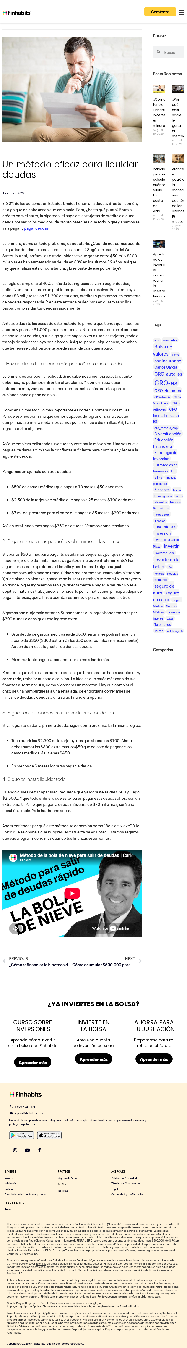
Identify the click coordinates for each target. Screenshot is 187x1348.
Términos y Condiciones (125, 1183)
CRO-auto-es (168, 373)
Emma (8, 1209)
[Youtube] (27, 1150)
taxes (170, 618)
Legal (114, 1188)
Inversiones (165, 526)
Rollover (10, 1188)
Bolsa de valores (162, 349)
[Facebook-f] (39, 1150)
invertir (171, 545)
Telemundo (162, 624)
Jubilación (11, 1183)
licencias (41, 1263)
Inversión (162, 533)
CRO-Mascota (162, 397)
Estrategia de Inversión (165, 455)
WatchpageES (175, 631)
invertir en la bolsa (166, 562)
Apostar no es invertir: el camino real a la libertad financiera (161, 275)
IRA (170, 567)
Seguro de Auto (67, 1178)
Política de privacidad (127, 1244)
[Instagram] (15, 1150)
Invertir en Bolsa (164, 552)
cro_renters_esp (166, 427)
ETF (173, 471)
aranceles (170, 339)
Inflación (159, 520)
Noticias (159, 573)
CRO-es (165, 382)
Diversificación (168, 433)
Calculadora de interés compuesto (25, 1194)
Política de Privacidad (124, 1178)
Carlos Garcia (165, 366)
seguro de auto (163, 589)
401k (157, 340)
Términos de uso (102, 1244)
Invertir (9, 1178)
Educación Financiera (163, 442)
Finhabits (162, 489)
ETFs (158, 477)
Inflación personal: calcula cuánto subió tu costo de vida (161, 190)
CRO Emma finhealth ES (166, 415)
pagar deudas (36, 228)
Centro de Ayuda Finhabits (127, 1194)
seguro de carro (166, 595)
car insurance (167, 360)
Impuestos (162, 514)
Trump (158, 630)
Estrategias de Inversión (165, 467)
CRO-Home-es (167, 390)
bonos (175, 354)
